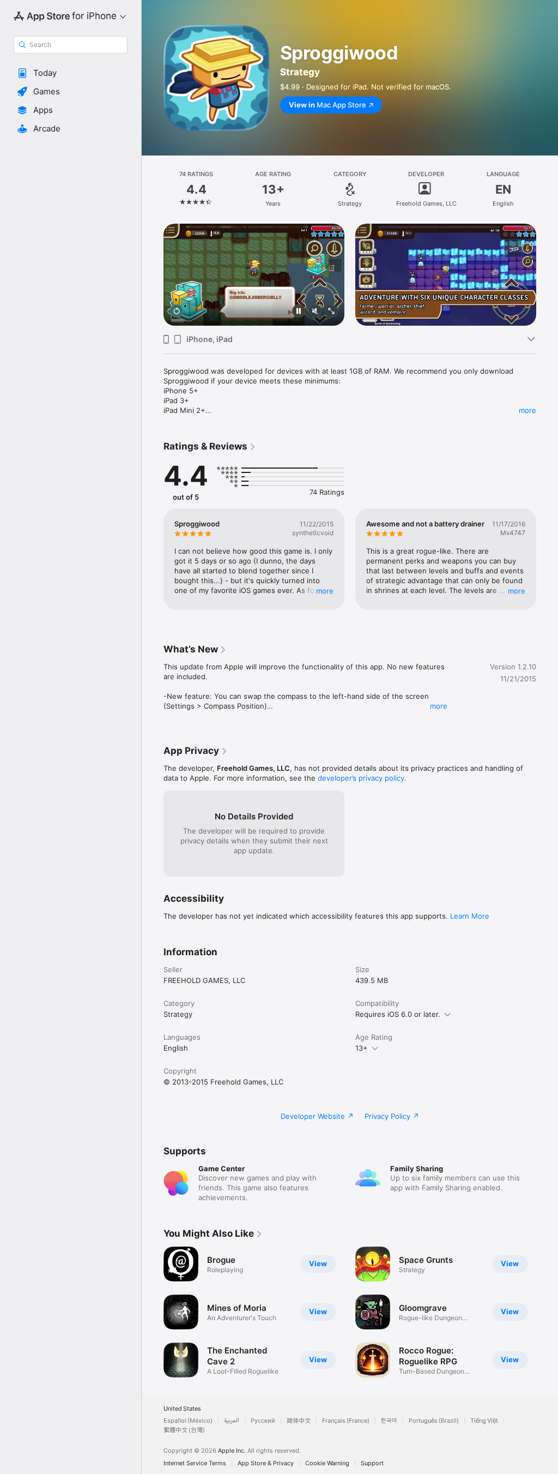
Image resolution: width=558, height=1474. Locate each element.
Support (372, 1463)
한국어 (389, 1421)
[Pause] (298, 311)
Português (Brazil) (434, 1421)
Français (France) (345, 1421)
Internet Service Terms (194, 1463)
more (527, 410)
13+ (361, 1048)
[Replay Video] (176, 311)
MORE (324, 590)
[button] (70, 73)
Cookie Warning (327, 1463)
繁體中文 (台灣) (184, 1430)
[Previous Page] (152, 189)
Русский (263, 1421)
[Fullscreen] (331, 311)
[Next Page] (547, 189)
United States (182, 1409)
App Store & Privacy (266, 1463)
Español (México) (188, 1421)
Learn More (469, 916)
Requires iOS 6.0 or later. (397, 1014)
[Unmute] (315, 311)
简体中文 (299, 1421)
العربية (231, 1421)
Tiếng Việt (484, 1421)
